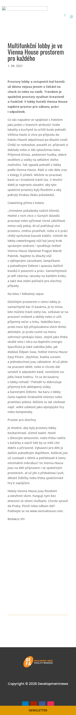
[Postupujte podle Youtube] (33, 704)
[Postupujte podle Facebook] (42, 704)
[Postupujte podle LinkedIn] (25, 704)
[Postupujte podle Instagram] (50, 704)
